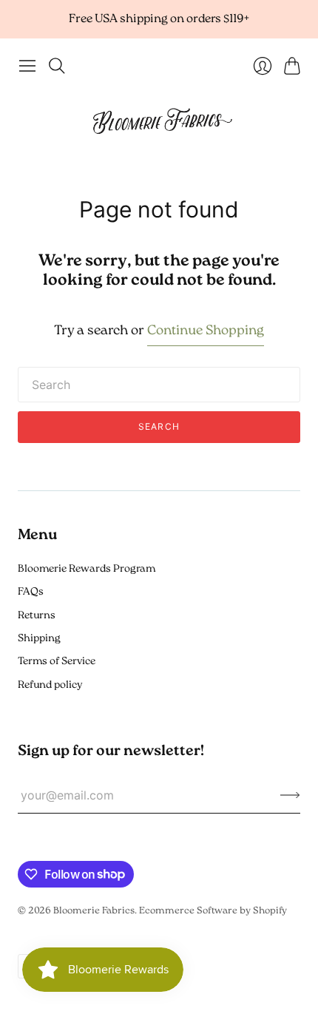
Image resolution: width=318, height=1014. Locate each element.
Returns (36, 615)
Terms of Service (56, 661)
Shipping (39, 638)
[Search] (57, 66)
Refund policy (50, 685)
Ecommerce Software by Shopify (213, 911)
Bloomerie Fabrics (94, 911)
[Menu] (27, 65)
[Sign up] (290, 795)
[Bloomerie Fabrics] (159, 120)
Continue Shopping (205, 331)
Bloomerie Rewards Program (86, 569)
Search (159, 426)
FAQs (31, 592)
